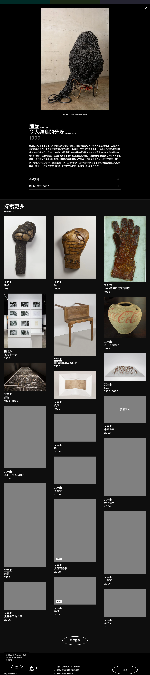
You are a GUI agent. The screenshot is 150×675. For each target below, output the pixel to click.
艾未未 (8, 394)
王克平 (8, 282)
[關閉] (146, 8)
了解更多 (9, 660)
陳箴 (34, 126)
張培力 (8, 351)
